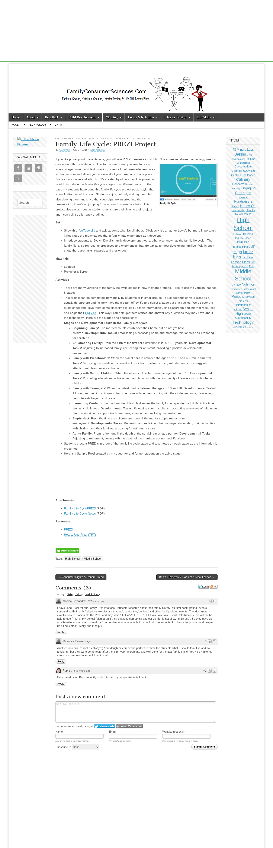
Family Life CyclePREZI (80, 508)
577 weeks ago (96, 601)
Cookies (236, 170)
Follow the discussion (214, 587)
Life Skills (204, 117)
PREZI (68, 529)
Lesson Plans (240, 262)
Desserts (238, 184)
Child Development (82, 117)
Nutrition (248, 284)
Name (59, 731)
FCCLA (16, 124)
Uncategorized (141, 138)
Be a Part (51, 117)
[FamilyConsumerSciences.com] (136, 88)
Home (16, 117)
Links (58, 124)
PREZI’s (90, 313)
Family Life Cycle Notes (80, 513)
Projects (238, 296)
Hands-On (248, 206)
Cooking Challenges (243, 175)
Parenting (107, 138)
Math (251, 266)
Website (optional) (173, 731)
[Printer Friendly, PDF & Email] (67, 550)
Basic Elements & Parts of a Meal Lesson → (187, 577)
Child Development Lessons (73, 138)
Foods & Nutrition (141, 117)
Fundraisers (243, 201)
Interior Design (175, 117)
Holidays (237, 234)
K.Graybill (64, 149)
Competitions (243, 163)
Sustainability (243, 317)
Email (112, 731)
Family (96, 138)
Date (70, 594)
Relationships (243, 304)
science (238, 309)
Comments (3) (98, 149)
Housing (248, 234)
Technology (37, 124)
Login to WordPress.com (129, 726)
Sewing (247, 314)
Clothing (112, 117)
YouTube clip (86, 230)
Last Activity (92, 594)
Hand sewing (238, 210)
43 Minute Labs (243, 149)
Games (235, 206)
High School (72, 558)
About (30, 117)
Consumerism (243, 166)
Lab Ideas (247, 257)
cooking (249, 170)
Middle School (92, 558)
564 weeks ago (82, 670)
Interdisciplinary (240, 246)
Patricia (67, 670)
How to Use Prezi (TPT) (80, 534)
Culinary (243, 179)
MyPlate (236, 284)
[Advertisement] (136, 32)
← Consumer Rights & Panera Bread (81, 577)
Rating (79, 594)
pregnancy (236, 289)
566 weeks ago (82, 641)
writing (250, 327)
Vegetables (239, 327)
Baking (240, 154)
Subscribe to (63, 747)
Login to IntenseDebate (104, 726)
